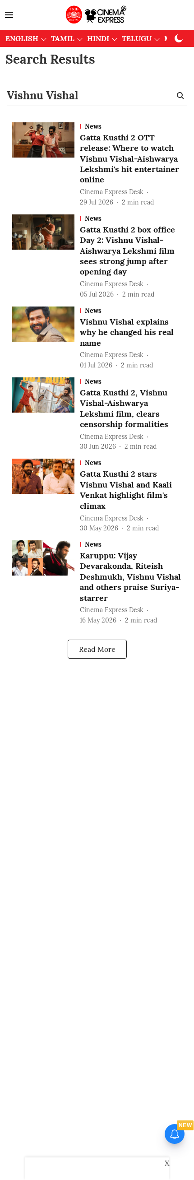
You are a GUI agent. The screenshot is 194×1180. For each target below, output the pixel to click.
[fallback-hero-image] (46, 164)
